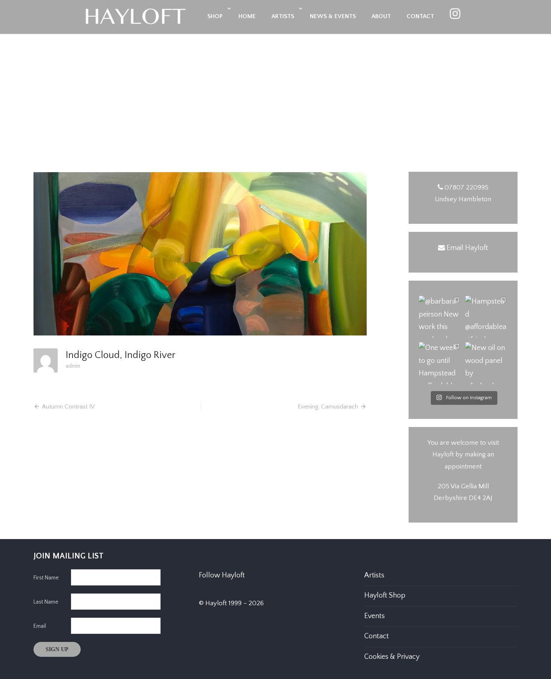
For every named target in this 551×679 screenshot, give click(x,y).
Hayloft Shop (384, 596)
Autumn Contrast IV (68, 406)
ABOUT (381, 16)
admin (73, 366)
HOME (247, 16)
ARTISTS (282, 16)
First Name (46, 578)
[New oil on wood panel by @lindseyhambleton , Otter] (486, 363)
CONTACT (420, 16)
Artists (374, 575)
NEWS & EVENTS (333, 16)
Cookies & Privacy (392, 657)
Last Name (45, 602)
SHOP (215, 16)
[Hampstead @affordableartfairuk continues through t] (486, 317)
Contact (376, 636)
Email (39, 626)
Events (374, 616)
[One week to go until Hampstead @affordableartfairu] (440, 363)
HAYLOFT (275, 125)
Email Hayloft (467, 248)
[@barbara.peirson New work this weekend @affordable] (440, 317)
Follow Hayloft (222, 575)
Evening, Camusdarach (328, 406)
